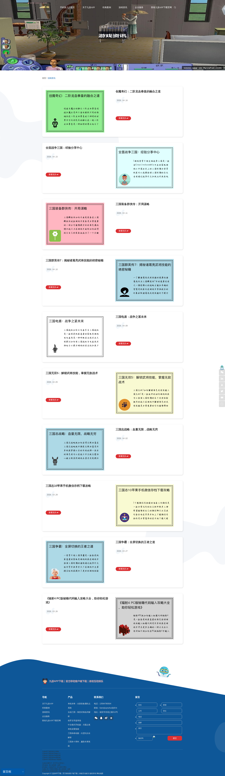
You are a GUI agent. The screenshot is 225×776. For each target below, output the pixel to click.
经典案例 (107, 7)
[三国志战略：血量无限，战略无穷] (78, 449)
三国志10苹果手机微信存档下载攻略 (68, 485)
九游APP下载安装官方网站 (50, 751)
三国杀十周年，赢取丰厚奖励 (79, 744)
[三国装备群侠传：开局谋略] (78, 224)
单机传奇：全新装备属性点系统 (79, 706)
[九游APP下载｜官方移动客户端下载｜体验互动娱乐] (112, 681)
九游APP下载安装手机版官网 (51, 755)
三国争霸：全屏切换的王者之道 (135, 542)
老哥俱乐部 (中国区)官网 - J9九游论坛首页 (55, 771)
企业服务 (139, 7)
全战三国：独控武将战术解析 (79, 714)
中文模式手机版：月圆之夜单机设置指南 (79, 727)
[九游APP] (40, 6)
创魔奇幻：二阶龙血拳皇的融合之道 (138, 91)
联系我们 (98, 697)
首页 (44, 78)
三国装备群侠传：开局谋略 (132, 204)
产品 (70, 697)
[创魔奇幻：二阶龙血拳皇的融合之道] (78, 111)
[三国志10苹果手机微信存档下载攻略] (147, 505)
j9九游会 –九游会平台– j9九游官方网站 (54, 767)
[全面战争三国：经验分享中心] (147, 167)
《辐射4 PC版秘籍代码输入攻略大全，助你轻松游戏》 (77, 600)
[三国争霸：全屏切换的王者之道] (78, 562)
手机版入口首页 (67, 7)
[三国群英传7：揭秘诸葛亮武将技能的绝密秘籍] (147, 280)
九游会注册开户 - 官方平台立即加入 (53, 763)
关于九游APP (88, 7)
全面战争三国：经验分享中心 (64, 147)
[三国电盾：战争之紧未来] (78, 336)
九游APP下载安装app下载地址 (52, 759)
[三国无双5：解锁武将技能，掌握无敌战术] (147, 393)
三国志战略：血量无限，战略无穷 (137, 429)
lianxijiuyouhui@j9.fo (108, 708)
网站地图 (100, 773)
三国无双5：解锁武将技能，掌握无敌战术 (72, 373)
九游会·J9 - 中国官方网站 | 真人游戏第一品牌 (56, 769)
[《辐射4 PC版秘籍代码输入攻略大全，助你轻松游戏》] (147, 618)
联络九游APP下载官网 (161, 7)
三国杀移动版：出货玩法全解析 (79, 735)
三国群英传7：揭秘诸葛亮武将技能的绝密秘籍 (74, 260)
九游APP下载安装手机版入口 (51, 753)
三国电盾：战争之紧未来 (131, 316)
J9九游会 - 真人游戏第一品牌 (51, 765)
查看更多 (123, 118)
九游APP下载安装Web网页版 (51, 757)
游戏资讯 (123, 7)
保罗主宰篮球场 (74, 721)
